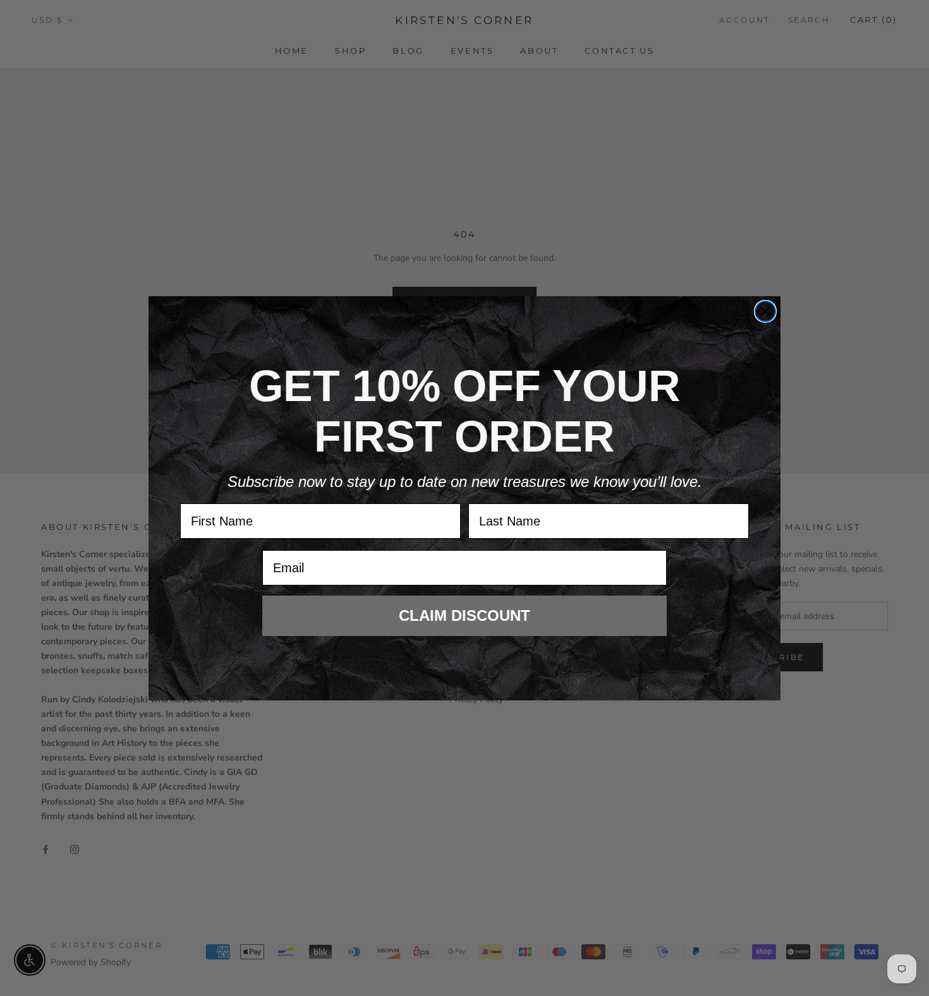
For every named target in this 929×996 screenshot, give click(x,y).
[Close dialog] (765, 311)
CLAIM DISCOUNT (464, 615)
